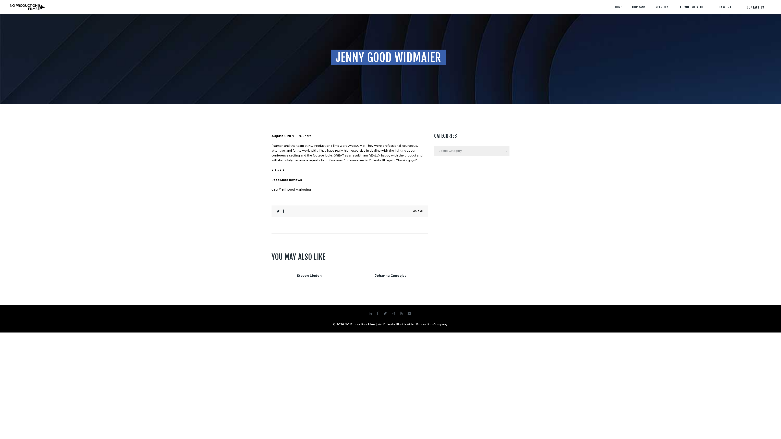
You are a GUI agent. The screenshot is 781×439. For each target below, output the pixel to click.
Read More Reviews (287, 180)
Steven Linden (309, 276)
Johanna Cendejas (390, 276)
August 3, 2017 (283, 136)
